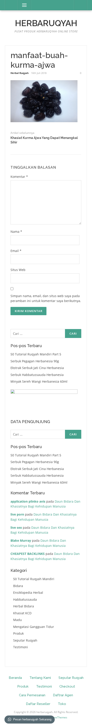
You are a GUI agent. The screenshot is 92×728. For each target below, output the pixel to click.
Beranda (15, 678)
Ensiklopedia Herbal (28, 592)
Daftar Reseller (38, 704)
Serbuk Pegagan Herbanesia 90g (34, 361)
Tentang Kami (40, 678)
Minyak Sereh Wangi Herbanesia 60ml (38, 381)
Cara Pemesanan (32, 695)
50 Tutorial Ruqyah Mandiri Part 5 (35, 354)
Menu (22, 5)
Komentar (19, 176)
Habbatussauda (25, 599)
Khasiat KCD (22, 613)
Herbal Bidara (23, 606)
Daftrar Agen (63, 695)
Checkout (67, 686)
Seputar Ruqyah (25, 640)
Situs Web (17, 270)
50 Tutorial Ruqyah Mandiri (33, 579)
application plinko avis (27, 501)
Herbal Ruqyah (19, 73)
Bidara (18, 586)
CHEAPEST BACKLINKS (27, 554)
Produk (18, 633)
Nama (16, 231)
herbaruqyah (46, 23)
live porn (17, 514)
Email (15, 251)
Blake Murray (20, 540)
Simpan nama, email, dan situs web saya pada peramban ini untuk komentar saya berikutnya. (45, 298)
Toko (62, 704)
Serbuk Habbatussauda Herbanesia (37, 375)
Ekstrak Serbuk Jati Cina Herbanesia (37, 368)
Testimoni (20, 647)
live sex (16, 527)
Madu (17, 620)
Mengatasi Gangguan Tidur (33, 627)
